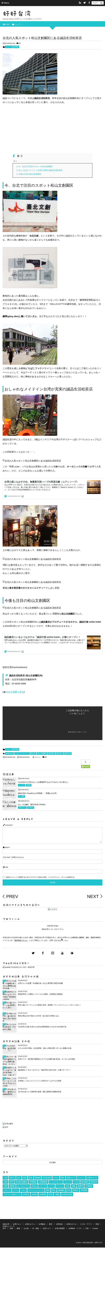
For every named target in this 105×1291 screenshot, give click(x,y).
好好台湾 (17, 13)
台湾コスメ (47, 1228)
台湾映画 (88, 1186)
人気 (5, 1178)
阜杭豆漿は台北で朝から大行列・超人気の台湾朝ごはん (38, 1016)
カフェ (15, 1190)
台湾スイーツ (92, 1178)
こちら (65, 940)
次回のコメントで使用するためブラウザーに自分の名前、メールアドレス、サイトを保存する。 (41, 877)
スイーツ (81, 1178)
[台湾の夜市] (8, 1124)
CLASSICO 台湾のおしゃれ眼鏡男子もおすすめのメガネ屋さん (43, 782)
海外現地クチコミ (21, 940)
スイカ (51, 1186)
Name (7, 847)
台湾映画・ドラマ (75, 1228)
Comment (8, 825)
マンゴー (59, 1186)
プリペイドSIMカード (12, 1194)
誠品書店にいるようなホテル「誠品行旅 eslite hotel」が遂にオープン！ (44, 1070)
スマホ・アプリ (86, 1224)
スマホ (76, 1182)
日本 (87, 1228)
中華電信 (33, 1182)
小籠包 (57, 1194)
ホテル (56, 1178)
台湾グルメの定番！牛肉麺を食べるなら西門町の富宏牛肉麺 (40, 983)
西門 (11, 1182)
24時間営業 (43, 1182)
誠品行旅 (68, 753)
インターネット (56, 1182)
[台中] (5, 1127)
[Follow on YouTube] (62, 953)
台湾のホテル (71, 1224)
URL (6, 867)
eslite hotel (9, 753)
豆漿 (5, 1186)
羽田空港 (94, 1182)
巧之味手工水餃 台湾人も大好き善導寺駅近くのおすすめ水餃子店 (42, 1027)
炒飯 (73, 1186)
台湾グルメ (22, 807)
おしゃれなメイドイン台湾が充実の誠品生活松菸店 (40, 170)
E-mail (7, 857)
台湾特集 (43, 1194)
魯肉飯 (37, 1178)
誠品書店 (52, 753)
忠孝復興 (84, 1190)
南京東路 (84, 1182)
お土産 (26, 1228)
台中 (19, 1178)
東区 (62, 1178)
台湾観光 (42, 1224)
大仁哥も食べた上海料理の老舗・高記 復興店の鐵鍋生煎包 (39, 1092)
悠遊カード (71, 1178)
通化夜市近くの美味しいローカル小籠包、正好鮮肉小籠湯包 (40, 994)
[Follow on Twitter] (84, 3)
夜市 (30, 1178)
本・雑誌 (21, 796)
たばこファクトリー (22, 753)
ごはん (23, 1190)
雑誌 (47, 1190)
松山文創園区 (42, 753)
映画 (50, 1194)
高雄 (18, 1228)
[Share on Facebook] (89, 3)
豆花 (68, 1190)
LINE (67, 1186)
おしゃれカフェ (23, 1186)
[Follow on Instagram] (52, 953)
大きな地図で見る (15, 692)
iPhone (34, 1186)
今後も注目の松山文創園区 (29, 174)
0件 (19, 43)
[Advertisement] (52, 128)
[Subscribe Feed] (80, 3)
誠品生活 (60, 753)
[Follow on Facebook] (42, 953)
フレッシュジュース (35, 1190)
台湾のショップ (8, 1226)
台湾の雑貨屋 (60, 1228)
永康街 (34, 1194)
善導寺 (80, 1186)
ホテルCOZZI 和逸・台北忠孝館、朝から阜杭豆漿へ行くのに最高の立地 (44, 1048)
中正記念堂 (47, 1178)
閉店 (53, 1190)
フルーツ (7, 1190)
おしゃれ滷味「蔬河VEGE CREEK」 (32, 804)
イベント (67, 1182)
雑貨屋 (16, 47)
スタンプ (42, 1186)
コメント (38, 757)
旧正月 (12, 1178)
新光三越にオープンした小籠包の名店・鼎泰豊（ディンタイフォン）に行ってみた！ (49, 1005)
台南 (5, 1182)
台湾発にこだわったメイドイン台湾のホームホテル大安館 (39, 1081)
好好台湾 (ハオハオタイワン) (52, 929)
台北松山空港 (67, 1194)
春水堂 (33, 753)
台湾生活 (30, 807)
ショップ (9, 47)
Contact (95, 1228)
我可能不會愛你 (21, 1182)
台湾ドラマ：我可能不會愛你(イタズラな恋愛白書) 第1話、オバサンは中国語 (46, 1059)
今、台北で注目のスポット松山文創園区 (35, 166)
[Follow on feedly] (72, 953)
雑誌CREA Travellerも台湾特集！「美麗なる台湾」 (38, 793)
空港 (24, 1178)
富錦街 (75, 1190)
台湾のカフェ (30, 1224)
